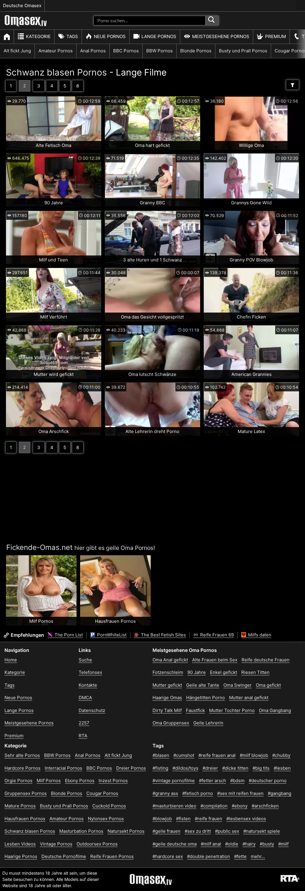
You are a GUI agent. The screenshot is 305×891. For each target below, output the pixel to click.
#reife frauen (208, 818)
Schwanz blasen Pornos (56, 72)
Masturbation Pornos (81, 831)
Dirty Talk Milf (167, 710)
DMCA (85, 697)
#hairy (249, 844)
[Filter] (292, 85)
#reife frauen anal (217, 755)
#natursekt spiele (261, 831)
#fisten (183, 818)
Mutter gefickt (167, 685)
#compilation (214, 806)
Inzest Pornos (113, 780)
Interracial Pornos (63, 768)
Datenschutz (92, 710)
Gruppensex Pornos (25, 793)
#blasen (160, 755)
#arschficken (265, 806)
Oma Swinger (237, 685)
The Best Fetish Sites (163, 635)
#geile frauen (166, 831)
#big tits (261, 768)
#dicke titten (235, 768)
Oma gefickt (268, 685)
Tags (72, 36)
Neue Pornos (110, 36)
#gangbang (279, 793)
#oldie (231, 844)
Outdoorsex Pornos (97, 844)
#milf (283, 844)
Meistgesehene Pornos (220, 36)
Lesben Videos (20, 844)
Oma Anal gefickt (170, 660)
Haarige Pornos (20, 856)
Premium (275, 36)
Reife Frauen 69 (216, 635)
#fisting (160, 768)
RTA (83, 735)
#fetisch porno (197, 793)
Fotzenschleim (167, 672)
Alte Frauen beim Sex (214, 660)
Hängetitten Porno (205, 697)
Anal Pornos (93, 51)
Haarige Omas (167, 697)
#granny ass (165, 793)
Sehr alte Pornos (22, 755)
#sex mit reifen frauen (240, 793)
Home (10, 660)
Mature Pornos (20, 806)
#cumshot (183, 755)
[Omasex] (26, 25)
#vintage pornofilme (173, 780)
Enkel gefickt (223, 672)
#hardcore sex (167, 856)
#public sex (227, 831)
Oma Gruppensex (170, 723)
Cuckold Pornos (109, 806)
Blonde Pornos (195, 51)
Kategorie (38, 36)
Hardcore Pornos (22, 768)
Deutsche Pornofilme (63, 856)
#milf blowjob (254, 755)
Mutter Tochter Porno (232, 710)
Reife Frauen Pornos (112, 856)
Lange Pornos (158, 36)
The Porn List (68, 635)
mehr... (258, 856)
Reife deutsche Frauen (266, 660)
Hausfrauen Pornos (24, 818)
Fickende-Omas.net (39, 547)
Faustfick (195, 710)
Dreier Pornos (131, 768)
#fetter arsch (212, 780)
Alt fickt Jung (17, 51)
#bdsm (237, 780)
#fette (240, 856)
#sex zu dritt (198, 831)
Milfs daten (259, 635)
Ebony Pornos (79, 780)
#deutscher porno (268, 780)
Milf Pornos (49, 780)
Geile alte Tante (202, 685)
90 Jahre (196, 672)
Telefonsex (90, 672)
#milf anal (211, 844)
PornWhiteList (111, 635)
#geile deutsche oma (174, 844)
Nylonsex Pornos (106, 818)
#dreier (210, 768)
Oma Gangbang (275, 710)
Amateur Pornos (55, 51)
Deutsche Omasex (22, 5)
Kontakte (88, 685)
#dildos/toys (185, 768)
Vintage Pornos (56, 844)
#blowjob (162, 818)
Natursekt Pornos (126, 831)
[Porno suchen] (212, 20)
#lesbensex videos (246, 818)
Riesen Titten (255, 672)
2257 (84, 723)
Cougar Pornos (102, 793)
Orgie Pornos (18, 780)
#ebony (240, 806)
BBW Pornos (159, 51)
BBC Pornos (126, 51)
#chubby (281, 755)
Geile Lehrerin (208, 723)
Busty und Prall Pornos (243, 51)
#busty (267, 844)
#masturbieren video (174, 806)
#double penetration (208, 856)
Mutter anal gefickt (248, 697)
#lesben (282, 768)
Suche (85, 660)
